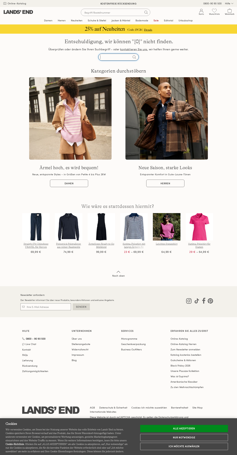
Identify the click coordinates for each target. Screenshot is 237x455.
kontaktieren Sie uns (133, 49)
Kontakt (26, 349)
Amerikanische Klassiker (184, 381)
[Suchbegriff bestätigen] (146, 12)
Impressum (78, 354)
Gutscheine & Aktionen (183, 360)
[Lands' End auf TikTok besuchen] (196, 301)
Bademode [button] (142, 20)
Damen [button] (48, 20)
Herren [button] (62, 20)
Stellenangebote (81, 344)
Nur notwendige (184, 437)
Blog (74, 360)
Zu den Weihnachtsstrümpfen (187, 387)
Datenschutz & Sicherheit (113, 407)
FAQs (25, 355)
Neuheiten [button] (76, 20)
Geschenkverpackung (133, 344)
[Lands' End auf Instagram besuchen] (189, 301)
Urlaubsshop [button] (186, 20)
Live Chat (31, 344)
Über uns (77, 338)
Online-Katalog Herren (183, 344)
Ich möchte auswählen (184, 446)
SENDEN (81, 306)
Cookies (135, 407)
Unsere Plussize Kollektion (185, 371)
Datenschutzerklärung (170, 417)
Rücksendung (30, 365)
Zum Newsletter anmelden (185, 349)
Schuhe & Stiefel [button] (97, 20)
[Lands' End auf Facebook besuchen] (203, 301)
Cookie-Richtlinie (15, 444)
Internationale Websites (103, 411)
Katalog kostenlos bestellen (186, 354)
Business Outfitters (131, 349)
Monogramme (129, 338)
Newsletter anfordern (32, 295)
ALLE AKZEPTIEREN (184, 428)
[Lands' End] (18, 12)
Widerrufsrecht (80, 349)
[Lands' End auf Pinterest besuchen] (209, 301)
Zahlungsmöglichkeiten (35, 371)
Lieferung (27, 360)
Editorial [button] (168, 20)
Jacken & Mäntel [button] (121, 20)
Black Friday (180, 365)
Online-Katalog (16, 3)
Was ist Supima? (180, 376)
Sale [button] (156, 20)
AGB (92, 407)
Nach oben (118, 275)
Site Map (197, 407)
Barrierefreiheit (179, 407)
